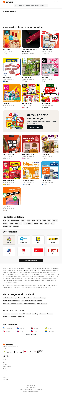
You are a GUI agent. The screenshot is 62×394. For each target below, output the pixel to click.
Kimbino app (46, 285)
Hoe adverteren (7, 377)
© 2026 (31, 385)
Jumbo (31, 270)
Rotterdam (15, 314)
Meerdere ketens (31, 260)
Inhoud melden (7, 366)
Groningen (50, 314)
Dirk (38, 270)
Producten (5, 371)
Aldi (35, 270)
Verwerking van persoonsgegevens (31, 391)
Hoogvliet (22, 314)
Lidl (27, 270)
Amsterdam (6, 314)
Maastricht (6, 316)
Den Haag (35, 314)
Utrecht (29, 314)
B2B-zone (5, 379)
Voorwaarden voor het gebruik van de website (31, 389)
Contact (5, 364)
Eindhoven (42, 314)
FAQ (4, 362)
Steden (4, 368)
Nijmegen (13, 316)
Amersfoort (21, 316)
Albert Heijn (22, 270)
